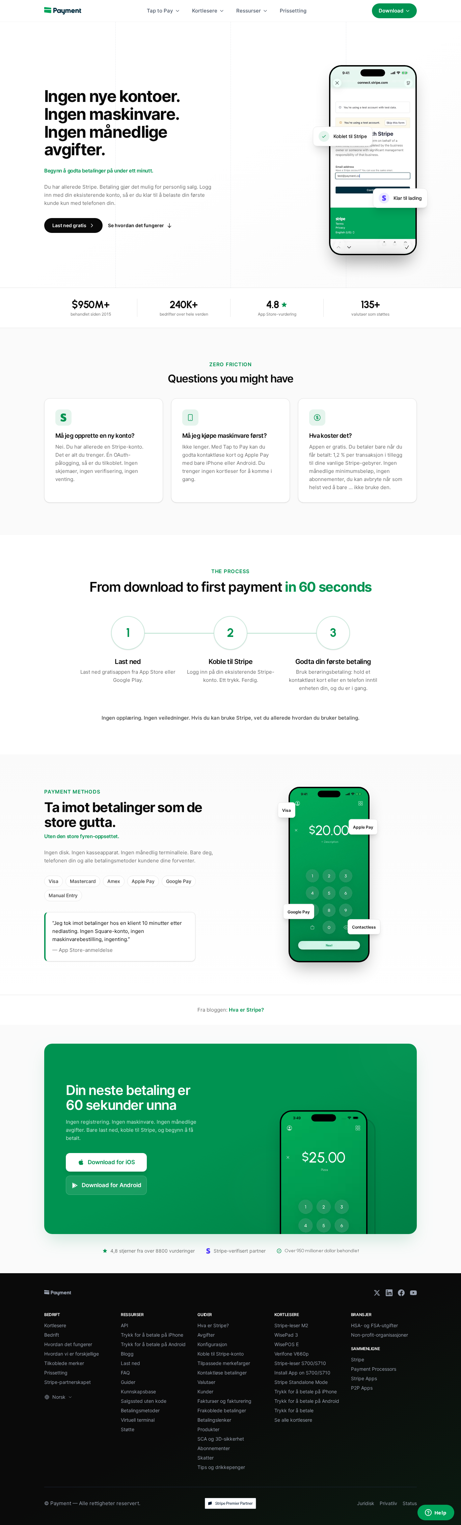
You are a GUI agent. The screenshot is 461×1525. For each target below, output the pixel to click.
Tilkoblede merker (64, 1363)
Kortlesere (204, 10)
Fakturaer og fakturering (224, 1401)
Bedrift (51, 1335)
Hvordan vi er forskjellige (71, 1354)
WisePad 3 (286, 1335)
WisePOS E (286, 1344)
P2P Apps (362, 1388)
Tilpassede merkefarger (223, 1363)
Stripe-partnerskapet (67, 1382)
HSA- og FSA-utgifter (374, 1325)
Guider (128, 1382)
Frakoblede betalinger (221, 1410)
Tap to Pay (160, 10)
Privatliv (388, 1503)
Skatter (205, 1458)
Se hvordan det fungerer (136, 225)
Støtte (127, 1429)
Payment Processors (373, 1369)
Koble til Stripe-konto (220, 1354)
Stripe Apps (364, 1378)
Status (410, 1503)
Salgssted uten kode (143, 1401)
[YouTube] (413, 1292)
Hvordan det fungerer (68, 1344)
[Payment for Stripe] (62, 11)
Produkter (208, 1429)
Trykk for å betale (294, 1410)
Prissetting (293, 10)
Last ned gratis (69, 225)
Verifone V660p (291, 1354)
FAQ (125, 1372)
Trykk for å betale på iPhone (152, 1335)
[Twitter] (377, 1292)
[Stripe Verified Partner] (230, 1503)
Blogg (127, 1354)
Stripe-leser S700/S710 (300, 1363)
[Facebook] (401, 1292)
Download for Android (111, 1185)
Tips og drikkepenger (221, 1467)
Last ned (130, 1363)
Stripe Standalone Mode (301, 1382)
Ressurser (248, 10)
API (124, 1325)
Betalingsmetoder (140, 1410)
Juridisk (365, 1503)
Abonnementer (213, 1448)
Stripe (357, 1359)
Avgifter (206, 1335)
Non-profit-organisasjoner (379, 1335)
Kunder (205, 1391)
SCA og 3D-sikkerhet (220, 1439)
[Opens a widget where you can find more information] (435, 1513)
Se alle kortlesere (293, 1420)
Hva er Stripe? (246, 1010)
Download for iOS (111, 1162)
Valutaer (206, 1382)
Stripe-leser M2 (291, 1325)
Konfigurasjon (212, 1344)
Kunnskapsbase (138, 1391)
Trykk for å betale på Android (153, 1344)
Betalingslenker (214, 1420)
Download (391, 10)
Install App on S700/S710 (302, 1372)
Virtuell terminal (138, 1420)
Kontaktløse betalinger (222, 1372)
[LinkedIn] (389, 1292)
